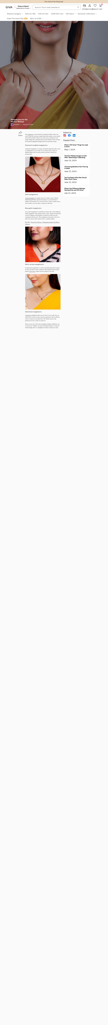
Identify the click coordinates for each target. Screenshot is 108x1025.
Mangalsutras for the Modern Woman (19, 120)
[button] (15, 13)
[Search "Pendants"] (78, 7)
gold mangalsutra (30, 198)
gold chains (32, 271)
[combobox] (57, 7)
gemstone (28, 315)
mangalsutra (30, 134)
